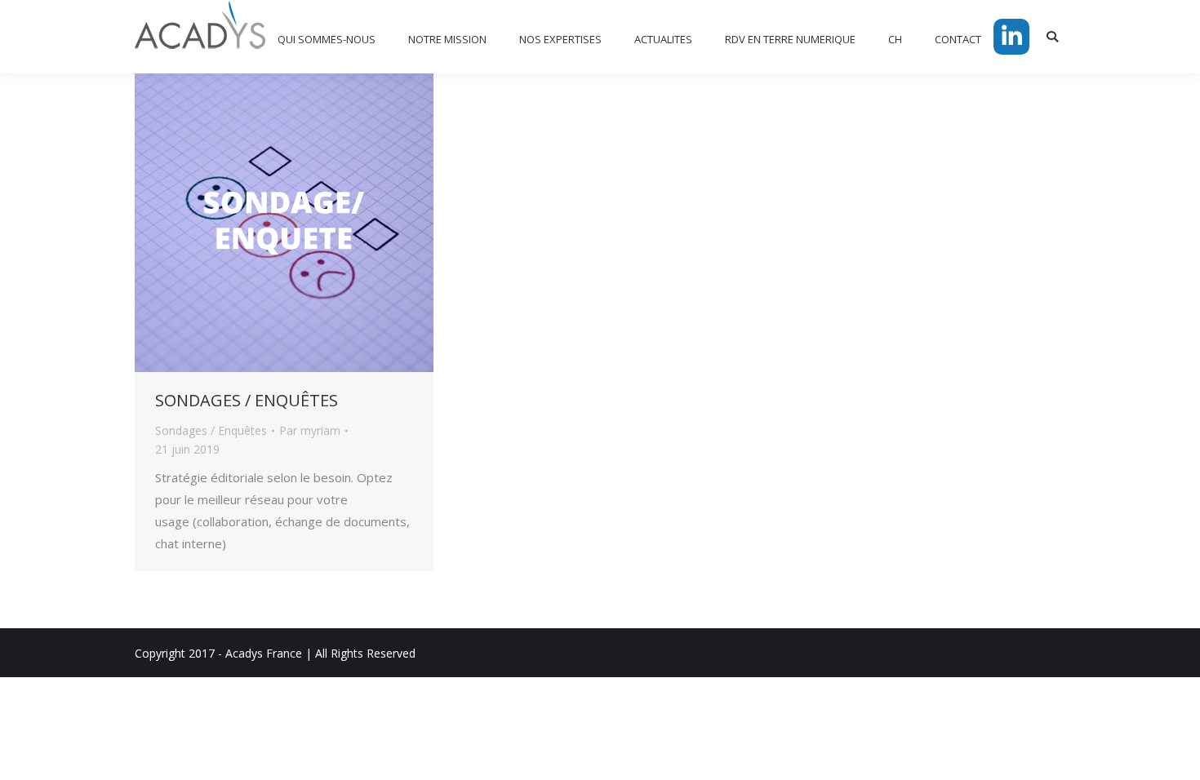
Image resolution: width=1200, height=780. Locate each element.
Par (309, 430)
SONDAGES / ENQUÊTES (246, 400)
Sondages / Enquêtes (211, 430)
